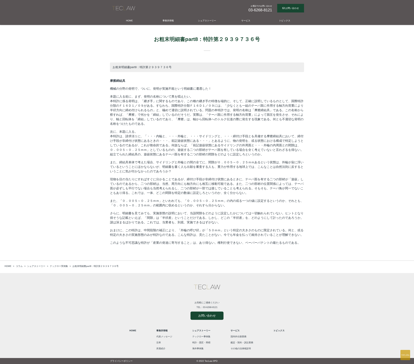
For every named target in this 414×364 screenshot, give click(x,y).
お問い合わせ (292, 8)
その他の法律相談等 (241, 348)
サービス (245, 20)
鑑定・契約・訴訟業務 (242, 342)
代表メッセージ (164, 336)
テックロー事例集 (201, 336)
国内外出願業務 (238, 336)
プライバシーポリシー (121, 361)
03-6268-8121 (210, 307)
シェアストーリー (207, 20)
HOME (129, 20)
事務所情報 (168, 20)
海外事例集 (198, 348)
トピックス (284, 20)
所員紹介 (160, 348)
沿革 (158, 342)
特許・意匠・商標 (201, 342)
